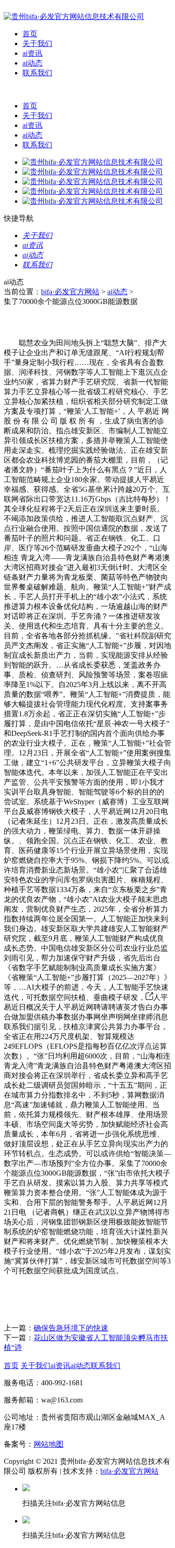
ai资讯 (32, 53)
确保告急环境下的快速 (71, 1328)
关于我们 (37, 43)
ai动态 (32, 63)
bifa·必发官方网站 (70, 292)
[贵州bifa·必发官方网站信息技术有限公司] (74, 16)
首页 (29, 34)
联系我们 (37, 73)
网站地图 (48, 1444)
